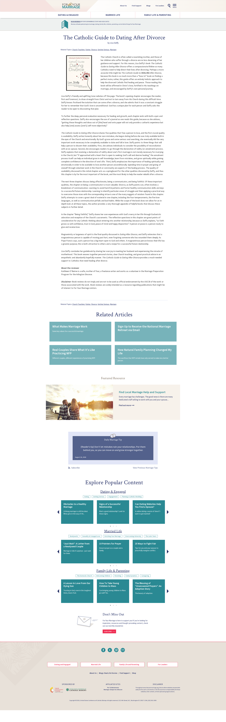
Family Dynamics (131, 576)
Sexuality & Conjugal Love (91, 536)
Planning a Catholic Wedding (132, 497)
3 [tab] (116, 526)
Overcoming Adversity (133, 536)
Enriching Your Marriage (113, 536)
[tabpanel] (77, 512)
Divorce (94, 50)
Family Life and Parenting (129, 664)
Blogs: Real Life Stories (108, 673)
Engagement (113, 497)
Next (168, 512)
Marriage (113, 50)
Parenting (118, 576)
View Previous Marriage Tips (145, 467)
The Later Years (150, 536)
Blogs (148, 6)
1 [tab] (110, 526)
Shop (134, 673)
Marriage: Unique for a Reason (113, 689)
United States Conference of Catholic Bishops (93, 700)
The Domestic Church (84, 576)
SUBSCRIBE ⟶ (109, 631)
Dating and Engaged (62, 664)
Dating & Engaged (68, 14)
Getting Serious (103, 50)
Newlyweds (74, 536)
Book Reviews (75, 21)
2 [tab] (113, 526)
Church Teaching (78, 50)
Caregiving (145, 576)
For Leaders (160, 6)
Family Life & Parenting (157, 14)
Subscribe (75, 467)
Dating (87, 50)
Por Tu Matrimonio (113, 687)
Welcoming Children (103, 576)
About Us (123, 6)
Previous (58, 512)
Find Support (136, 6)
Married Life (113, 14)
